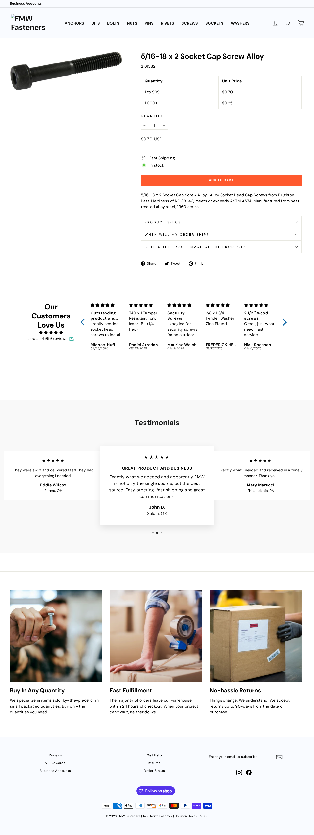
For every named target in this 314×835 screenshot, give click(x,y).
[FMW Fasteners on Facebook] (249, 772)
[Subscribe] (279, 757)
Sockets (214, 23)
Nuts (132, 23)
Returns (154, 763)
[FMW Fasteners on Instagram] (239, 772)
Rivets (167, 23)
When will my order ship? (177, 234)
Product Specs (163, 222)
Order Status (154, 771)
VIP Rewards (55, 763)
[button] (83, 322)
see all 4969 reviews (47, 338)
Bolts (113, 23)
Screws (190, 23)
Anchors (74, 23)
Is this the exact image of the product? (195, 247)
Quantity (152, 116)
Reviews (55, 755)
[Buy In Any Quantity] (56, 636)
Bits (96, 23)
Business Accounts (26, 3)
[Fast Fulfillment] (156, 636)
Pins (149, 23)
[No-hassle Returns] (256, 636)
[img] (51, 332)
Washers (240, 23)
